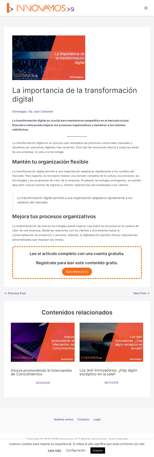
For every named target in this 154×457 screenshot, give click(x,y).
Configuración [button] (75, 450)
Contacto (83, 419)
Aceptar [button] (98, 450)
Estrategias (19, 111)
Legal (96, 419)
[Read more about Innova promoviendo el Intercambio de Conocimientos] (42, 342)
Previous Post (15, 293)
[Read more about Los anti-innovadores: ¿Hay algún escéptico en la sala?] (111, 342)
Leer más (54, 450)
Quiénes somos (63, 419)
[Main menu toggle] (146, 8)
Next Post (142, 293)
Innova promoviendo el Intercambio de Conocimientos (41, 372)
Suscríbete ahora (77, 271)
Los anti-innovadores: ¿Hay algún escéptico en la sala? (108, 372)
